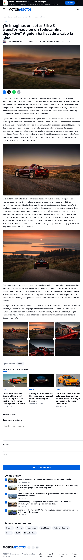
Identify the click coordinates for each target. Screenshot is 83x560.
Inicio (4, 17)
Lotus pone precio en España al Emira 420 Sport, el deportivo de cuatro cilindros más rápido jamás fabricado (14, 398)
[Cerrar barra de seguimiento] (78, 3)
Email (5, 454)
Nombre (7, 444)
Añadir (70, 3)
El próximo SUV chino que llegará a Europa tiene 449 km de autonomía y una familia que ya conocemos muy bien (48, 486)
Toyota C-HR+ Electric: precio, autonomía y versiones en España (44, 479)
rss (37, 547)
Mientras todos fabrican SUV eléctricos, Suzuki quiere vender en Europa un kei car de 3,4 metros (48, 511)
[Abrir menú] (5, 9)
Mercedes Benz (29, 533)
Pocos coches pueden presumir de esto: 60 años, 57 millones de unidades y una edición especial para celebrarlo (44, 503)
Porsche (9, 528)
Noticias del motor (61, 528)
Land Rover (45, 528)
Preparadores (31, 528)
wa (14, 92)
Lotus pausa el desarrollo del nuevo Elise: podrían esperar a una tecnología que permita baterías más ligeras (68, 398)
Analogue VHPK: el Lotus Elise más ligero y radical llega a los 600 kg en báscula (41, 397)
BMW (18, 533)
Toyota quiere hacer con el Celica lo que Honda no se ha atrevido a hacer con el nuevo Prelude (48, 495)
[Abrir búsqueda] (78, 9)
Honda (8, 533)
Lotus (10, 17)
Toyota (19, 528)
